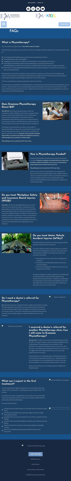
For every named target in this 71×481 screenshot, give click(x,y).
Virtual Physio (32, 2)
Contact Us (40, 2)
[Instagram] (33, 9)
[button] (3, 24)
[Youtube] (43, 9)
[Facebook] (28, 9)
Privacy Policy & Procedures (35, 469)
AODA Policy (35, 464)
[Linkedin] (38, 9)
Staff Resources (35, 459)
